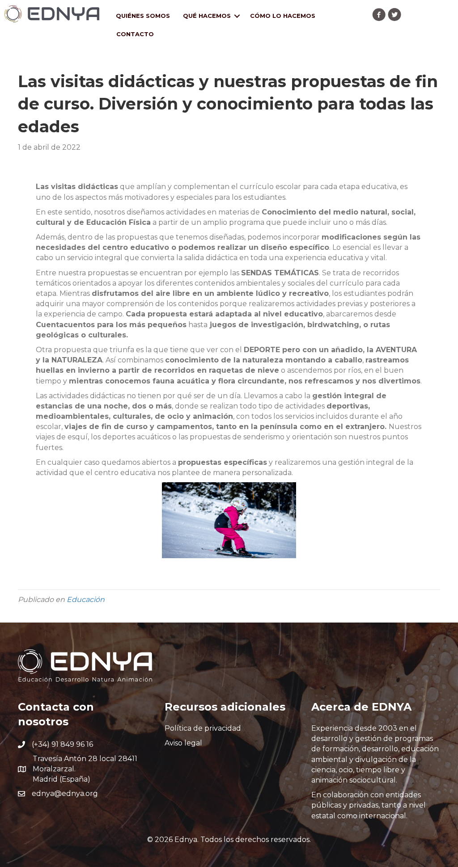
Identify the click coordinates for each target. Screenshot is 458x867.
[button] (378, 14)
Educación (86, 599)
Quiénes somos (143, 15)
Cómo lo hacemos (282, 15)
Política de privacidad (203, 728)
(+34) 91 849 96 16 (62, 744)
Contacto (135, 34)
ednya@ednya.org (65, 793)
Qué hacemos (207, 15)
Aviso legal (183, 743)
